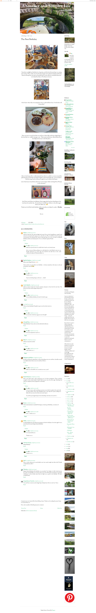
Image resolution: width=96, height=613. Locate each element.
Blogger (53, 610)
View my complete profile (68, 65)
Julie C (24, 460)
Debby (24, 421)
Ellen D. (25, 340)
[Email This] (28, 222)
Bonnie (24, 403)
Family (33, 224)
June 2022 (69, 399)
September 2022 (70, 391)
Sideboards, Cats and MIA (70, 428)
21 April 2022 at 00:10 (35, 443)
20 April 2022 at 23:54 (30, 421)
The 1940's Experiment (68, 137)
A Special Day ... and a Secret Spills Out (70, 412)
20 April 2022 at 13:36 (28, 304)
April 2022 (69, 403)
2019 (67, 448)
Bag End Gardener (27, 260)
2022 (67, 381)
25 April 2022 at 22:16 (38, 481)
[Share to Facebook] (31, 222)
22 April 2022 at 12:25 (34, 295)
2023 (67, 378)
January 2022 (70, 441)
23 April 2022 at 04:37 (32, 469)
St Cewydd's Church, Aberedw (69, 106)
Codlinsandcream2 (70, 104)
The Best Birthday (69, 408)
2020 (67, 446)
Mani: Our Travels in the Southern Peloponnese (70, 128)
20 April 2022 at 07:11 (31, 233)
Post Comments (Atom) (32, 510)
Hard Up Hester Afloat (69, 123)
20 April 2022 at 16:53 (35, 377)
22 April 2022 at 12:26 (34, 348)
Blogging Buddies (27, 224)
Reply (24, 240)
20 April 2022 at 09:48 (35, 260)
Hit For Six (68, 115)
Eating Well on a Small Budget (69, 109)
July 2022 (69, 397)
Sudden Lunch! (69, 131)
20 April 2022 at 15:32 (31, 340)
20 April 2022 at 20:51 (31, 403)
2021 (67, 444)
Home (41, 508)
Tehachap (25, 469)
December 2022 (70, 382)
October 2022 (70, 389)
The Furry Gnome (27, 443)
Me (39, 224)
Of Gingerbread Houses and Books (70, 421)
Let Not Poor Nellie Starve (70, 101)
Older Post (59, 508)
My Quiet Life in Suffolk (69, 118)
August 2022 (70, 394)
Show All (72, 147)
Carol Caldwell (26, 285)
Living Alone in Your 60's (28, 481)
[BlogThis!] (29, 222)
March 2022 (69, 436)
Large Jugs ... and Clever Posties (70, 405)
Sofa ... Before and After (70, 433)
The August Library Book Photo (70, 120)
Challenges (69, 430)
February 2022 (70, 438)
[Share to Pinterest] (32, 222)
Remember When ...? (70, 425)
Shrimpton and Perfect (28, 357)
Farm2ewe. (68, 124)
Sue (27, 245)
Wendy (24, 233)
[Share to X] (30, 222)
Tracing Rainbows (69, 114)
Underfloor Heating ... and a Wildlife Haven (70, 111)
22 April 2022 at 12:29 (34, 431)
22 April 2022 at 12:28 (34, 388)
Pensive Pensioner (27, 377)
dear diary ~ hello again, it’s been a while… (69, 145)
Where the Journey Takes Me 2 (70, 142)
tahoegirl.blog (26, 322)
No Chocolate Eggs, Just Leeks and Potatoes (70, 417)
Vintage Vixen (69, 126)
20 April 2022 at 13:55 (34, 322)
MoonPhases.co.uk (68, 590)
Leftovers (36, 224)
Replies (26, 243)
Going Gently (68, 100)
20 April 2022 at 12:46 (34, 285)
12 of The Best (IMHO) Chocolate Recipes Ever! (69, 134)
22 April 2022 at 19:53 (31, 460)
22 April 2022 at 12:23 (34, 245)
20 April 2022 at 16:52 (37, 357)
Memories (42, 224)
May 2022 (69, 401)
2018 (67, 450)
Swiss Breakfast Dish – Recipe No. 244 (70, 139)
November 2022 (70, 386)
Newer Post (23, 508)
